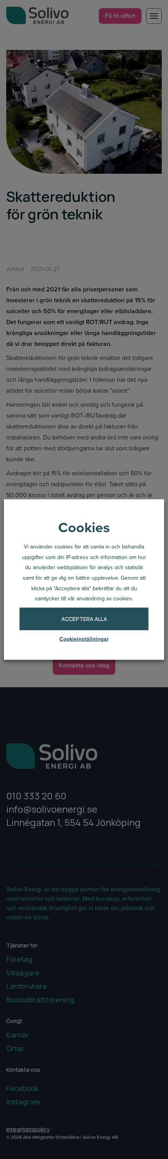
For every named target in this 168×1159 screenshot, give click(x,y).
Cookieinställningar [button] (84, 639)
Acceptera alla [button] (84, 619)
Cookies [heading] (84, 527)
